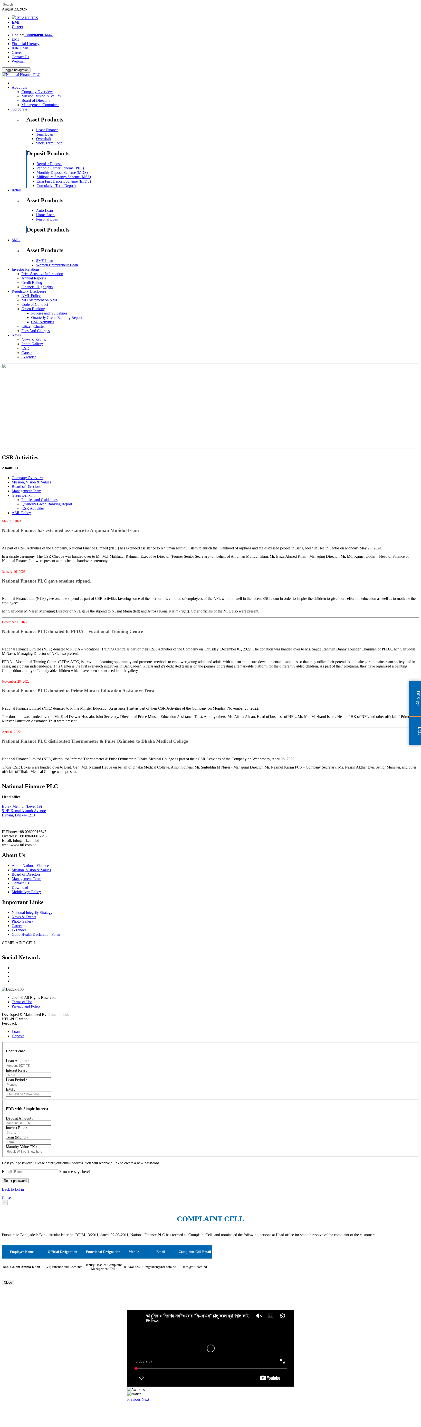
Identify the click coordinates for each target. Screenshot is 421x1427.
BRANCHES (27, 18)
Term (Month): (17, 1137)
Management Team (26, 491)
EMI (15, 22)
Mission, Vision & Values (41, 96)
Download (20, 887)
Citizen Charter (33, 326)
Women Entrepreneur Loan (57, 265)
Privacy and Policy (26, 1006)
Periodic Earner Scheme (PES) (60, 168)
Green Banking (33, 309)
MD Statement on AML (39, 300)
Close (6, 1197)
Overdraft (43, 139)
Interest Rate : (16, 1070)
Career (17, 27)
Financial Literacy (25, 44)
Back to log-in (13, 1189)
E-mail (7, 1171)
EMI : (10, 1089)
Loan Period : (16, 1080)
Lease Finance (47, 130)
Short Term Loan (49, 143)
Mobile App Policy (26, 892)
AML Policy (31, 296)
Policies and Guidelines (49, 313)
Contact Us (20, 57)
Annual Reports (33, 278)
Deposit (18, 1036)
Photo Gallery (32, 344)
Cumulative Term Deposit (56, 186)
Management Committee (40, 105)
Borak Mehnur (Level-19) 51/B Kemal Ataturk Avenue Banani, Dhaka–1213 (24, 810)
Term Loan (44, 134)
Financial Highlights (37, 287)
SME (16, 240)
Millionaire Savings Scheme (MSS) (64, 177)
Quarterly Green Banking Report (56, 317)
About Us (19, 87)
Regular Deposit (49, 164)
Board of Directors (35, 100)
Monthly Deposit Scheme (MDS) (62, 172)
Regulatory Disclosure (29, 291)
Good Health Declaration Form (36, 934)
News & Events (33, 339)
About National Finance (30, 865)
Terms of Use (22, 1002)
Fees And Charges (35, 331)
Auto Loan (44, 210)
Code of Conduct (34, 304)
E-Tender (28, 357)
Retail (16, 190)
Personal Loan (47, 219)
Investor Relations (25, 269)
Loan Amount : (17, 1061)
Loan (16, 1031)
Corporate (19, 109)
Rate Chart (20, 48)
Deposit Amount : (19, 1118)
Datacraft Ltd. (58, 1014)
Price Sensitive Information (42, 274)
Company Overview (37, 92)
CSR (25, 348)
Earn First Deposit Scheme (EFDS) (64, 181)
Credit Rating (31, 282)
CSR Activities (42, 322)
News (16, 335)
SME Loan (44, 261)
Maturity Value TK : (21, 1147)
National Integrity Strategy (32, 912)
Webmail (18, 61)
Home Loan (45, 215)
